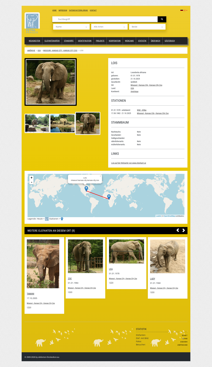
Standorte (69, 41)
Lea (70, 269)
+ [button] (31, 177)
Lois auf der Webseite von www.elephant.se (128, 163)
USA (39, 50)
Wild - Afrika (141, 110)
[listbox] (71, 27)
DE (184, 10)
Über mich (155, 41)
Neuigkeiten (34, 41)
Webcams (129, 41)
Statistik (142, 41)
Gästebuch (170, 41)
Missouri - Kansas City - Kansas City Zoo (60, 50)
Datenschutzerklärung (78, 10)
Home (54, 10)
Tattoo (153, 271)
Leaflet (158, 216)
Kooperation (115, 41)
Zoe (29, 278)
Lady (111, 278)
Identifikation (84, 41)
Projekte (100, 41)
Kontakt (93, 10)
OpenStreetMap (169, 216)
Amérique (31, 50)
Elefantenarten (52, 41)
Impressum (63, 10)
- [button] (32, 182)
